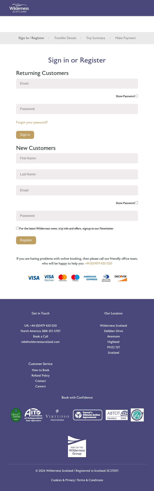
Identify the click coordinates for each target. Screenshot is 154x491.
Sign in (25, 134)
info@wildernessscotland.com (40, 342)
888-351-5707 (51, 331)
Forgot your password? (32, 122)
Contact (40, 381)
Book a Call (40, 336)
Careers (40, 386)
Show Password (125, 96)
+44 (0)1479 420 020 (98, 263)
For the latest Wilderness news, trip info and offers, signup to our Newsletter (66, 228)
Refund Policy (40, 375)
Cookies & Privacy (63, 480)
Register (26, 240)
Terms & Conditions (90, 480)
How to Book (40, 370)
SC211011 (112, 471)
